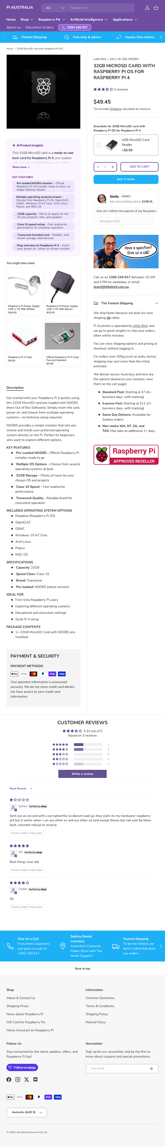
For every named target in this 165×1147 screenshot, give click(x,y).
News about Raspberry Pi (24, 1014)
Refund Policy (96, 1022)
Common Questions (100, 998)
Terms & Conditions (100, 1006)
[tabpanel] (43, 517)
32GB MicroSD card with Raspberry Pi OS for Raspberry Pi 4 (41, 48)
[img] (19, 800)
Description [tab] (15, 387)
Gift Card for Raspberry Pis (25, 1022)
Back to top (82, 969)
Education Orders (40, 27)
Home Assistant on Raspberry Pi (30, 1030)
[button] (156, 7)
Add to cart (139, 167)
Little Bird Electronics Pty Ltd (31, 1132)
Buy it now (126, 179)
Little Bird (100, 59)
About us (13, 27)
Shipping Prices (17, 1006)
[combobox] (88, 7)
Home (11, 19)
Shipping (115, 109)
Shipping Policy (97, 1014)
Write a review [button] (83, 774)
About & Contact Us (20, 998)
